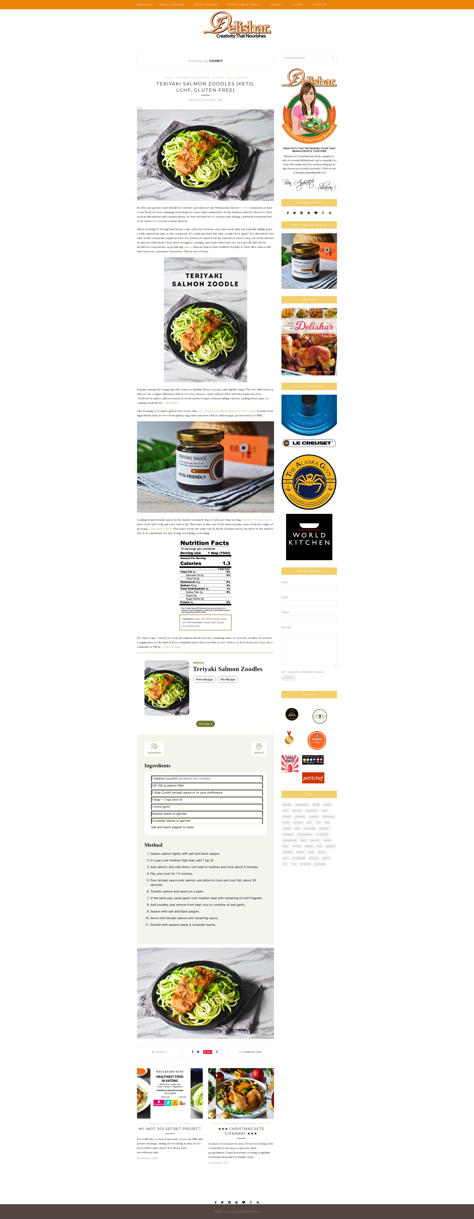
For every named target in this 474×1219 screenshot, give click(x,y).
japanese (288, 834)
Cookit (168, 77)
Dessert (276, 4)
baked (327, 805)
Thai (293, 864)
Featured (182, 77)
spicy (285, 858)
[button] (261, 778)
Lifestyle (319, 4)
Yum (139, 107)
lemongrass (290, 840)
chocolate (329, 817)
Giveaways (248, 1123)
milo (303, 840)
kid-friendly (305, 834)
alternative (302, 805)
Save (209, 1052)
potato (297, 846)
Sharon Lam (252, 1051)
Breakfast (145, 4)
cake (324, 811)
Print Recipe (204, 679)
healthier (309, 828)
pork (285, 846)
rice (319, 846)
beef (285, 811)
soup (311, 852)
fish (327, 823)
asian (316, 805)
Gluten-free (200, 77)
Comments (159, 1052)
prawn (309, 846)
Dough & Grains (206, 4)
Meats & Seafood (172, 4)
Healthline (172, 402)
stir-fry (314, 858)
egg (318, 823)
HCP (297, 828)
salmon (330, 846)
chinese (313, 817)
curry (286, 823)
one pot (315, 840)
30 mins (287, 805)
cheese (287, 817)
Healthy (218, 77)
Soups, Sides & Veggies (244, 4)
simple (300, 852)
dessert (298, 823)
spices (321, 852)
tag (285, 864)
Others (297, 4)
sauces (188, 247)
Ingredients (154, 752)
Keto (229, 77)
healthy (324, 828)
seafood (287, 852)
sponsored (299, 858)
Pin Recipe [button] (228, 679)
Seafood (241, 77)
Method (259, 752)
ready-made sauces (160, 528)
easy (309, 823)
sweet (326, 858)
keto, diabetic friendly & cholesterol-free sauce (227, 411)
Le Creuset (322, 834)
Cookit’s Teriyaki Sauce (256, 519)
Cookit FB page (171, 646)
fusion (287, 828)
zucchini (320, 864)
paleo (327, 840)
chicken (300, 817)
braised (297, 811)
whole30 (305, 864)
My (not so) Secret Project (169, 1129)
